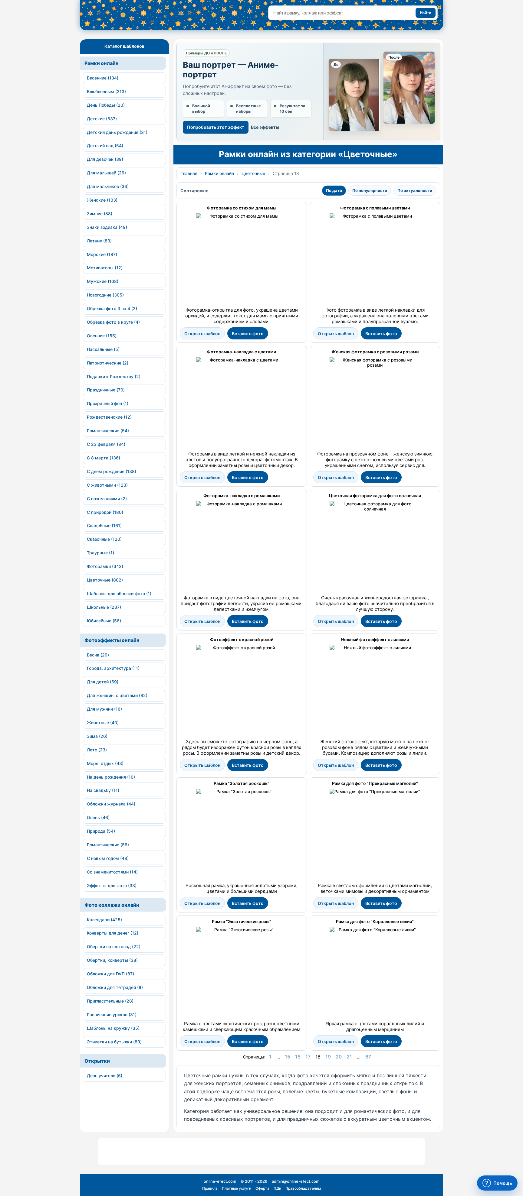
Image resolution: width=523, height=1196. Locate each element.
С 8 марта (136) (103, 457)
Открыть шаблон (202, 333)
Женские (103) (102, 200)
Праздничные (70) (106, 389)
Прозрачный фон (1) (107, 403)
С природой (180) (105, 512)
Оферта (262, 1188)
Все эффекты (265, 127)
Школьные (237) (104, 607)
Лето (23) (97, 749)
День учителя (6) (104, 1075)
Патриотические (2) (107, 362)
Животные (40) (103, 722)
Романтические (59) (108, 844)
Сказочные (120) (104, 539)
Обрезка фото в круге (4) (113, 322)
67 (368, 1057)
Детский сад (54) (105, 145)
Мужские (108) (102, 281)
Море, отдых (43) (105, 763)
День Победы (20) (106, 105)
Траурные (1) (100, 552)
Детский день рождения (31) (117, 132)
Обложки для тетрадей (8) (115, 987)
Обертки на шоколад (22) (113, 946)
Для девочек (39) (105, 159)
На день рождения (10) (111, 777)
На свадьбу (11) (103, 790)
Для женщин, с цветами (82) (117, 695)
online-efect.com (220, 1181)
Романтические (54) (108, 430)
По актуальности (414, 190)
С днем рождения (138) (111, 471)
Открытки (97, 1061)
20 (339, 1057)
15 (287, 1057)
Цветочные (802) (105, 579)
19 (328, 1057)
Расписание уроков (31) (112, 1014)
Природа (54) (101, 831)
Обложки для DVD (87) (110, 973)
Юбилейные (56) (104, 620)
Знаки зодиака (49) (107, 227)
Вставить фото (248, 333)
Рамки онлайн (101, 63)
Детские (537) (102, 118)
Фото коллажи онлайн (111, 905)
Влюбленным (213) (106, 91)
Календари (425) (104, 919)
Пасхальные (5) (103, 349)
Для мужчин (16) (104, 708)
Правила (210, 1188)
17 (308, 1057)
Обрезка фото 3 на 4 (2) (112, 308)
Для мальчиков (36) (108, 186)
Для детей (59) (102, 681)
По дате (334, 190)
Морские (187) (102, 254)
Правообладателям (303, 1188)
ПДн (277, 1188)
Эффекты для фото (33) (112, 885)
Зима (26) (97, 736)
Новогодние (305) (105, 294)
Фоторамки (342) (105, 566)
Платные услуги (236, 1188)
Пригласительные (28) (110, 1000)
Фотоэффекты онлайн (112, 640)
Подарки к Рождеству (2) (113, 376)
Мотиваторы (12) (105, 267)
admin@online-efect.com (295, 1181)
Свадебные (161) (104, 525)
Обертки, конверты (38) (112, 960)
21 (349, 1057)
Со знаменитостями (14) (112, 871)
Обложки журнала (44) (111, 803)
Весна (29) (98, 654)
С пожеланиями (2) (107, 498)
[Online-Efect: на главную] (136, 17)
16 (298, 1057)
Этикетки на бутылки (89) (114, 1041)
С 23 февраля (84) (106, 444)
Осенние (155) (102, 335)
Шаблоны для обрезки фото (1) (119, 593)
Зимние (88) (99, 213)
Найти (425, 13)
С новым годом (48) (108, 858)
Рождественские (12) (109, 417)
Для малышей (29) (106, 172)
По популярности (369, 190)
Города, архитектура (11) (113, 668)
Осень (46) (98, 817)
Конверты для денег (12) (112, 932)
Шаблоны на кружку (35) (113, 1028)
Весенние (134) (102, 77)
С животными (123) (107, 485)
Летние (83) (99, 240)
